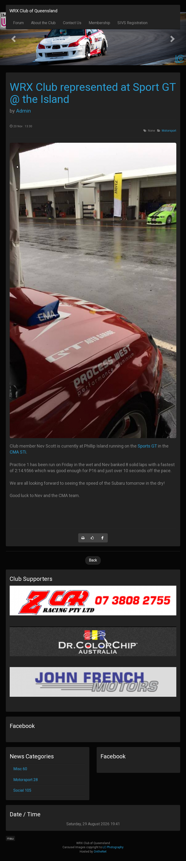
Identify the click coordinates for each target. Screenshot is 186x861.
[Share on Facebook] (103, 537)
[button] (14, 38)
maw (10, 838)
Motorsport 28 (25, 779)
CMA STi (18, 452)
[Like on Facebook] (92, 537)
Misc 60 (20, 769)
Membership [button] (99, 23)
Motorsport (169, 130)
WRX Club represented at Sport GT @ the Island (93, 93)
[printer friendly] (83, 537)
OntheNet (100, 851)
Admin (23, 111)
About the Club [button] (43, 23)
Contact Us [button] (72, 23)
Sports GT (147, 445)
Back (93, 560)
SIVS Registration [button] (132, 23)
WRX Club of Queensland (33, 10)
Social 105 (22, 790)
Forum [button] (18, 23)
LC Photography (113, 847)
